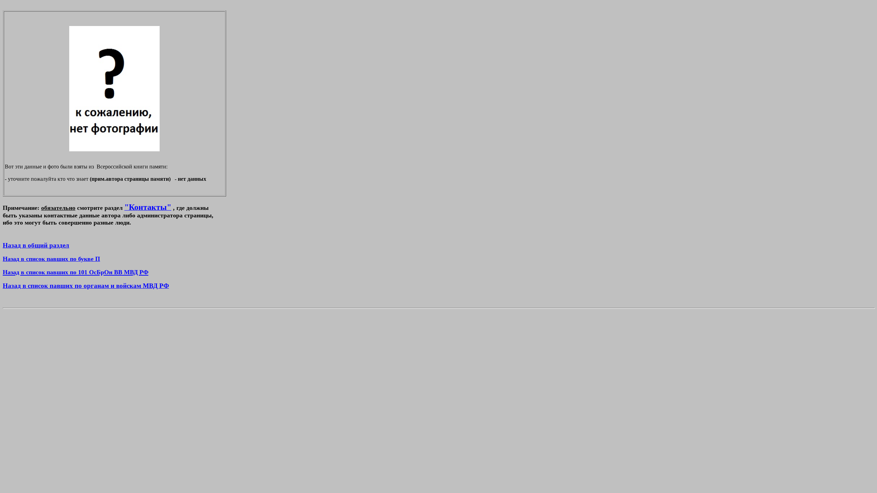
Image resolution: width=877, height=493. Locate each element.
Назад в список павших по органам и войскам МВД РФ (86, 285)
